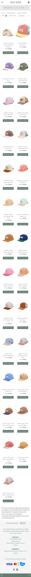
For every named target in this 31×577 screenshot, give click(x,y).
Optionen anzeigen (8, 52)
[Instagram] (17, 569)
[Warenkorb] (1, 575)
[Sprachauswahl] (29, 2)
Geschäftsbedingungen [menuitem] (12, 523)
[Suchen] (29, 575)
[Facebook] (13, 569)
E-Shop (3, 13)
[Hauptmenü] (2, 2)
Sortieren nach (12, 15)
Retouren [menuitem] (22, 523)
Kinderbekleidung (11, 13)
